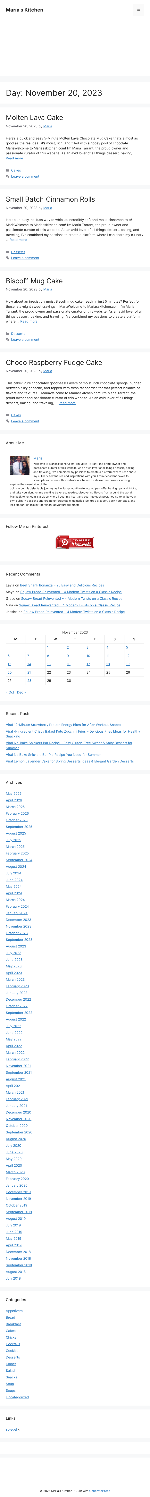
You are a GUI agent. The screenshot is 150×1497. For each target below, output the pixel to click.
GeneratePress (99, 1491)
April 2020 (14, 1165)
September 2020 (19, 1132)
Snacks (11, 1377)
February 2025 (17, 853)
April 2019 (14, 1245)
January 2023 (17, 993)
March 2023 (15, 979)
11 (107, 656)
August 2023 (16, 946)
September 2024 (19, 860)
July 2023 (13, 953)
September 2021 (19, 1072)
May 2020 (14, 1159)
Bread (10, 1317)
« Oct (10, 692)
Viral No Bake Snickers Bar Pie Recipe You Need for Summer (53, 755)
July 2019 (13, 1225)
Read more (14, 158)
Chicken (12, 1337)
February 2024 (17, 906)
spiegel (11, 1429)
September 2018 (19, 1265)
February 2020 (17, 1179)
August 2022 (16, 1019)
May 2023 (14, 966)
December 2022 (18, 999)
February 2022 (17, 1059)
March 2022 (15, 1053)
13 (9, 664)
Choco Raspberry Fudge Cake (54, 362)
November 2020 (18, 1119)
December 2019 (18, 1192)
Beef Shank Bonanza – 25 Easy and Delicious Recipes (62, 585)
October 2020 (17, 1126)
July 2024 (13, 873)
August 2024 (16, 867)
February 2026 (17, 813)
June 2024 (14, 880)
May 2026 (14, 793)
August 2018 (16, 1272)
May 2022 (13, 1039)
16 (69, 664)
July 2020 (13, 1146)
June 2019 (14, 1232)
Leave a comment (25, 176)
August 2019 (16, 1219)
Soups (11, 1390)
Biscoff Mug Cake (34, 281)
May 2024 (14, 886)
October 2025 (17, 820)
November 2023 (18, 926)
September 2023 (19, 940)
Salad (10, 1371)
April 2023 (14, 973)
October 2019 (16, 1205)
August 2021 (16, 1079)
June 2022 (14, 1033)
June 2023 (14, 960)
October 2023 (17, 933)
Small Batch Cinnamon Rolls (50, 199)
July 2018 (13, 1278)
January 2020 (17, 1185)
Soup (10, 1384)
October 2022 (17, 1006)
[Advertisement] (75, 48)
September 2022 (19, 1013)
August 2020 (16, 1139)
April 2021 (13, 1086)
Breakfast (13, 1324)
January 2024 (17, 913)
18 (108, 664)
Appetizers (14, 1311)
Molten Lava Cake (34, 117)
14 (29, 664)
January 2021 (16, 1106)
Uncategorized (17, 1397)
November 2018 (18, 1258)
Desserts (18, 252)
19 (128, 664)
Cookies (12, 1351)
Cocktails (13, 1344)
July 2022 (13, 1026)
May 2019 (13, 1238)
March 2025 (15, 847)
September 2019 (19, 1212)
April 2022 (14, 1046)
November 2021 (18, 1066)
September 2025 (19, 827)
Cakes (16, 170)
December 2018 (18, 1252)
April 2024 (14, 893)
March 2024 (15, 900)
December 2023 (18, 920)
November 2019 (18, 1199)
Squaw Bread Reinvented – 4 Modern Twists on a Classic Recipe (71, 592)
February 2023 (17, 986)
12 (127, 656)
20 (10, 672)
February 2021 (17, 1099)
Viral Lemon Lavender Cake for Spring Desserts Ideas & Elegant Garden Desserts (70, 761)
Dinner (11, 1364)
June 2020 (14, 1152)
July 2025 (13, 840)
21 (29, 672)
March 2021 (15, 1092)
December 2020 (18, 1112)
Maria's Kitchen (24, 10)
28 (29, 681)
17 (88, 664)
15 (49, 664)
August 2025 (16, 833)
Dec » (21, 692)
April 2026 (14, 800)
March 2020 (15, 1172)
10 (88, 656)
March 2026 (15, 807)
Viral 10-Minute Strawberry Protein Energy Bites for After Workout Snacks (63, 725)
